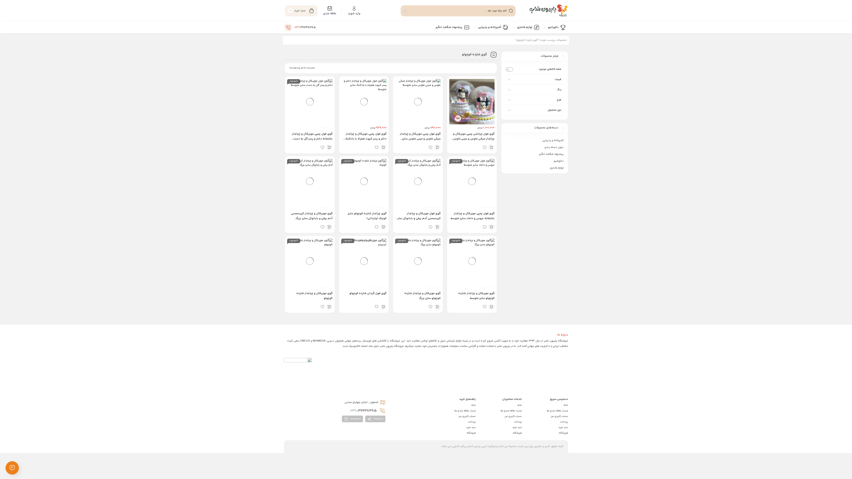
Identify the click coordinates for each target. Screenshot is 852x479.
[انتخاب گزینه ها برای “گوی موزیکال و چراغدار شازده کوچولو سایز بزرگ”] (437, 307)
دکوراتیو (559, 161)
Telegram (378, 419)
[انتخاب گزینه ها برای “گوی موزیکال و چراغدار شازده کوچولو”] (329, 307)
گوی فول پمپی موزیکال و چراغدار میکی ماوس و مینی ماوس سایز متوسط (420, 139)
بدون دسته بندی (554, 147)
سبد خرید (563, 427)
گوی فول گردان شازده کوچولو (368, 293)
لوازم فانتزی (557, 168)
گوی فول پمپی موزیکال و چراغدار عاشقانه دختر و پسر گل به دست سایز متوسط (312, 139)
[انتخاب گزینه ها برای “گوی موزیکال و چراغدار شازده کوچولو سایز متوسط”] (491, 307)
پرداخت (564, 422)
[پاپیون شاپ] (544, 11)
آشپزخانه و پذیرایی (553, 140)
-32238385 (364, 411)
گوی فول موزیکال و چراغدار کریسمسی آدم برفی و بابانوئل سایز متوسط (418, 218)
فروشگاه (563, 433)
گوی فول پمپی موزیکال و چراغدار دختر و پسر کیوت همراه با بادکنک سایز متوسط (366, 139)
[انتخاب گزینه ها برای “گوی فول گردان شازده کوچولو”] (383, 307)
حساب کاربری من (559, 416)
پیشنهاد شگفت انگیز (551, 154)
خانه (566, 405)
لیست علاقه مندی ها (557, 411)
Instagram (355, 419)
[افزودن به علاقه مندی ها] (484, 147)
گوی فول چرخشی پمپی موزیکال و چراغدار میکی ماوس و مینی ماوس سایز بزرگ (474, 139)
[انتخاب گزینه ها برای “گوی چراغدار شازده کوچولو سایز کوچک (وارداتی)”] (383, 227)
